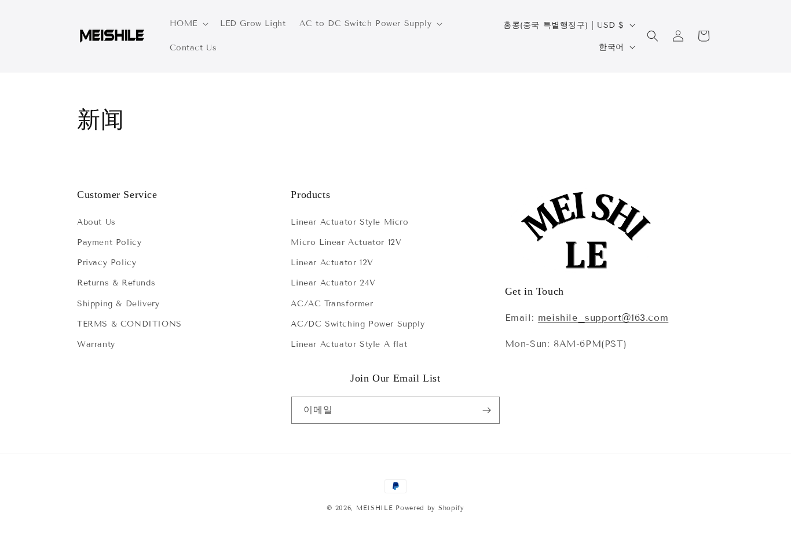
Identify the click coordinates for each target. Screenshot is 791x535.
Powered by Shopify (429, 508)
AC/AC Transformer (332, 304)
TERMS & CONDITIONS (129, 324)
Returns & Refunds (116, 283)
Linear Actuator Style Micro (349, 222)
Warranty (96, 344)
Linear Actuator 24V (333, 283)
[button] (188, 24)
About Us (96, 222)
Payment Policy (109, 242)
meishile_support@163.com (603, 317)
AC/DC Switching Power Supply (357, 324)
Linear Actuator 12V (332, 263)
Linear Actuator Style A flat (349, 344)
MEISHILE (374, 508)
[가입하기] (486, 410)
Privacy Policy (106, 263)
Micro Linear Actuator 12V (346, 242)
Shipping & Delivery (118, 304)
